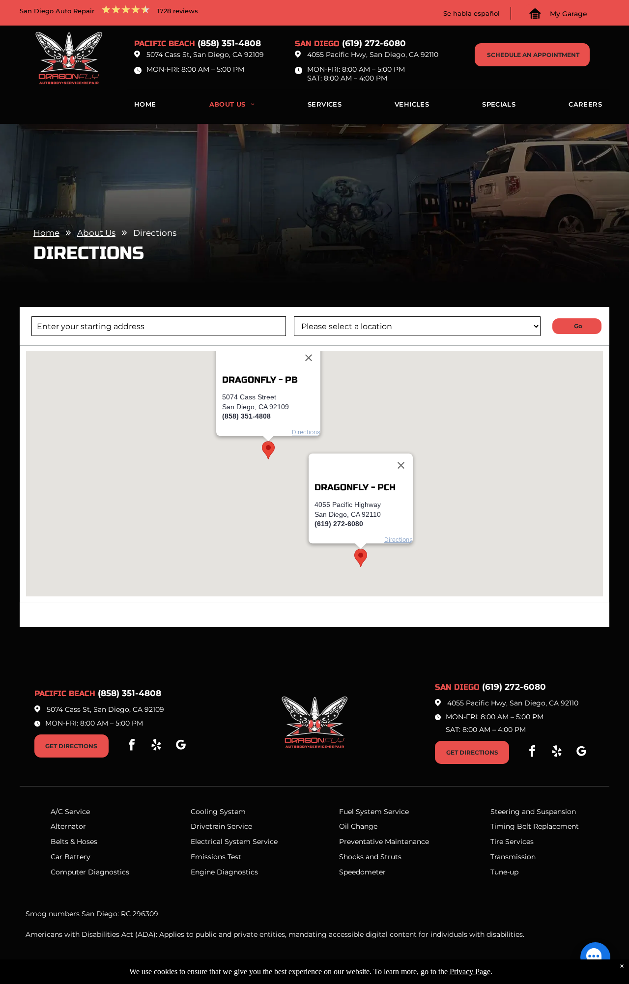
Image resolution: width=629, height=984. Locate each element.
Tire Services (512, 841)
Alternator (68, 826)
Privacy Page (470, 971)
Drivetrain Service (221, 826)
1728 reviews (177, 11)
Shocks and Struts (370, 856)
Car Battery (70, 856)
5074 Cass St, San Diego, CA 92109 (205, 54)
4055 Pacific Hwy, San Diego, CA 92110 (372, 54)
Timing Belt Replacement (534, 826)
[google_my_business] (181, 746)
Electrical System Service (234, 841)
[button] (268, 450)
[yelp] (156, 746)
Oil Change (358, 826)
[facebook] (132, 746)
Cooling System (218, 811)
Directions (306, 432)
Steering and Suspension (533, 811)
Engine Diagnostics (224, 872)
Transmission (513, 856)
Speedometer (362, 872)
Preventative (361, 841)
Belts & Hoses (74, 841)
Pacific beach (164, 43)
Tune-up (504, 872)
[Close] (308, 358)
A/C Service (70, 811)
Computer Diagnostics (90, 872)
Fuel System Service (374, 811)
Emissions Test (216, 856)
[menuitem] (145, 106)
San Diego (317, 43)
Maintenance (407, 841)
